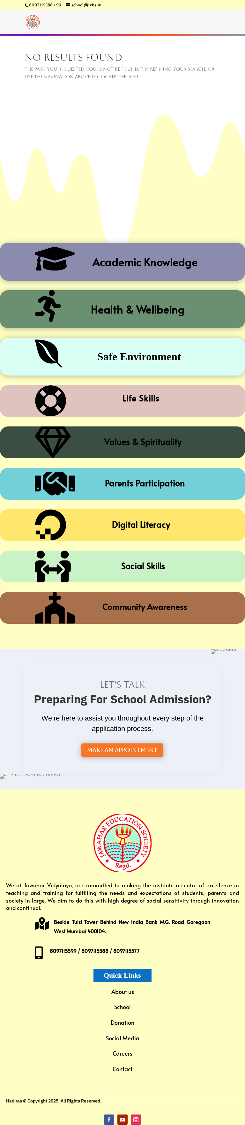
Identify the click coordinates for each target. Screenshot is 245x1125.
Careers (122, 1053)
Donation (122, 1022)
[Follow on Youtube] (122, 1119)
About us (122, 991)
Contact (122, 1069)
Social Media (122, 1038)
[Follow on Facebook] (109, 1119)
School (122, 1007)
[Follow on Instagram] (136, 1119)
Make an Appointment (122, 750)
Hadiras (14, 1101)
